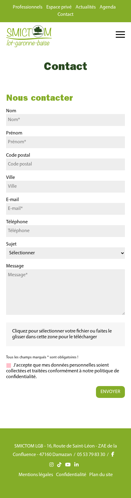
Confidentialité (71, 474)
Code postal (18, 155)
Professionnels (27, 7)
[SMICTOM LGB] (29, 46)
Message (15, 266)
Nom (11, 111)
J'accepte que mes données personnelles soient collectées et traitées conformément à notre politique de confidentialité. (62, 371)
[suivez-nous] (115, 454)
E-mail (12, 199)
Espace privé (59, 7)
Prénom (14, 133)
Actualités (86, 7)
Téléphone (17, 222)
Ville (10, 177)
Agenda (108, 7)
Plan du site (101, 474)
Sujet (11, 244)
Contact (65, 14)
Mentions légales (36, 474)
